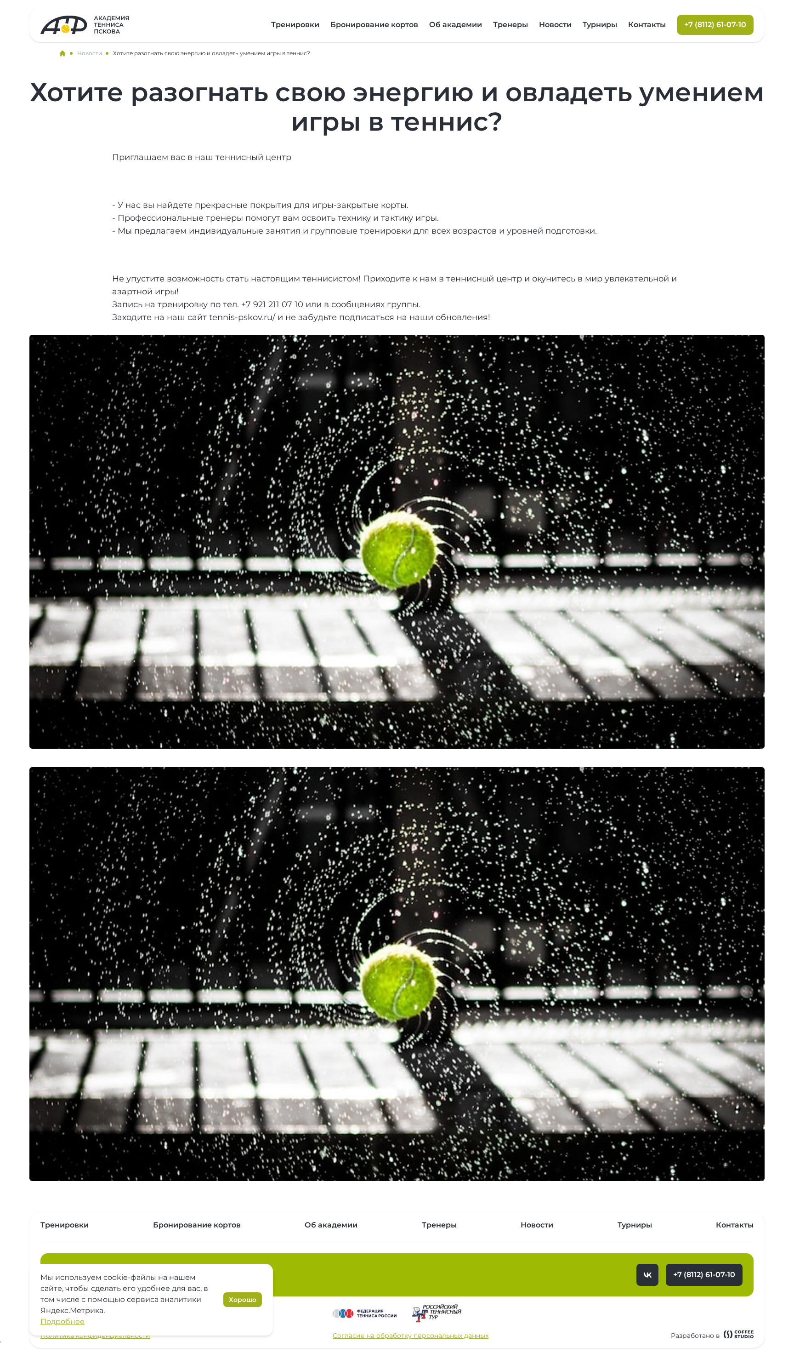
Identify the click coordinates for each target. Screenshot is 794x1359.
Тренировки (295, 24)
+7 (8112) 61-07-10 (704, 1274)
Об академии (455, 24)
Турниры (600, 24)
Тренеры (510, 24)
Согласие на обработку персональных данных (410, 1335)
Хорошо (242, 1300)
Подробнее (62, 1321)
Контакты (647, 24)
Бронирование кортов (374, 24)
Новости (555, 24)
